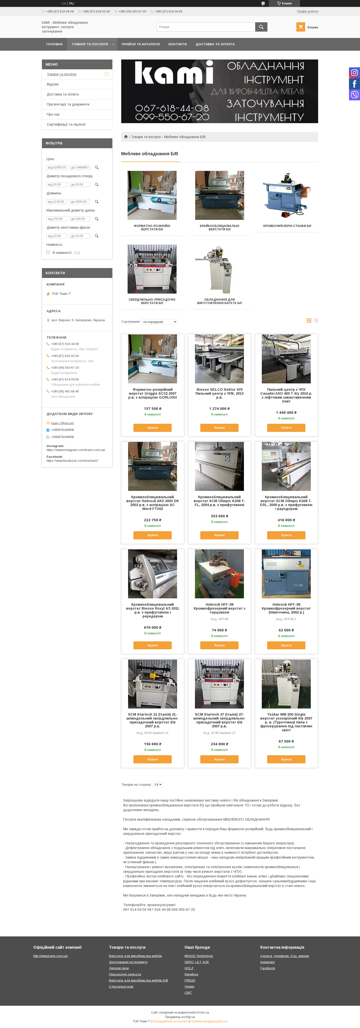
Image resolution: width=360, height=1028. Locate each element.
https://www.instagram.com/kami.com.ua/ (76, 450)
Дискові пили (119, 968)
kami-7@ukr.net (62, 423)
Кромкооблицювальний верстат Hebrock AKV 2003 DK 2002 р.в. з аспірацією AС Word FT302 (152, 503)
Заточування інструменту (128, 962)
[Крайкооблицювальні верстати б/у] (220, 195)
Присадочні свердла (125, 974)
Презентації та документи (68, 104)
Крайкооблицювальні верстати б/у (219, 227)
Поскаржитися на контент (170, 1021)
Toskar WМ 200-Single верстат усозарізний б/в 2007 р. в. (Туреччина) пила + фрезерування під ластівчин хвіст (286, 722)
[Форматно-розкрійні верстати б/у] (152, 195)
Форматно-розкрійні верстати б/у (152, 227)
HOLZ (189, 968)
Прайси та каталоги (141, 44)
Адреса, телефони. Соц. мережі (284, 956)
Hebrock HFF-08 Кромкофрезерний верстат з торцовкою (219, 608)
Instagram (267, 962)
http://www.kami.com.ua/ (50, 956)
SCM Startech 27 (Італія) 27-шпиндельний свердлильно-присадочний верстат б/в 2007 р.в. (219, 720)
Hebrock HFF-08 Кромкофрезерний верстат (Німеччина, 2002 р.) (286, 608)
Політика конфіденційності (209, 1021)
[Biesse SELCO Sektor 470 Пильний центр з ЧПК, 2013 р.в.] (219, 358)
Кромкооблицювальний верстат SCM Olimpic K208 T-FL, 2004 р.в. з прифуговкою (219, 501)
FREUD (190, 980)
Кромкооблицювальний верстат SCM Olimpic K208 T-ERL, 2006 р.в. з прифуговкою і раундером (286, 503)
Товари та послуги (90, 44)
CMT (188, 992)
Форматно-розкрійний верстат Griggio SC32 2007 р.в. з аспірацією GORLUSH (152, 393)
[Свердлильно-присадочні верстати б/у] (152, 269)
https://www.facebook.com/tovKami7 (72, 460)
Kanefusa (191, 974)
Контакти (177, 44)
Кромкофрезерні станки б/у (287, 226)
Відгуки (53, 84)
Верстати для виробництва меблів (135, 956)
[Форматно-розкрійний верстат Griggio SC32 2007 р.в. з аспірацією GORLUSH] (152, 358)
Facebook (267, 968)
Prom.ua (203, 1012)
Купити (153, 427)
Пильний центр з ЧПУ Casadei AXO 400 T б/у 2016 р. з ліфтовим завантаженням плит (286, 395)
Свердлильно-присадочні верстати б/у (152, 301)
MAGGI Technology (199, 956)
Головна (54, 44)
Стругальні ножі (121, 986)
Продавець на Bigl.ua (180, 1017)
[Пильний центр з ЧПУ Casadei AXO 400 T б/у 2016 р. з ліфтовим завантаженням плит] (286, 358)
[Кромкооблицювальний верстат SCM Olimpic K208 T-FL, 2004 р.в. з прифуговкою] (219, 466)
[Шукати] (261, 27)
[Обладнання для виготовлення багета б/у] (220, 269)
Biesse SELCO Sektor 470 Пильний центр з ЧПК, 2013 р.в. (219, 393)
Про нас (53, 114)
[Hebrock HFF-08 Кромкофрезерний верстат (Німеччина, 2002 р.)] (286, 573)
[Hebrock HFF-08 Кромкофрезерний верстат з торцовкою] (219, 573)
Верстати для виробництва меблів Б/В (138, 980)
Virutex (189, 986)
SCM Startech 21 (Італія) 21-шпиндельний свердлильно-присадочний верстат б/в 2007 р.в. (152, 720)
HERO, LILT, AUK (197, 962)
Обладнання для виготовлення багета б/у (219, 301)
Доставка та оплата (215, 44)
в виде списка (316, 321)
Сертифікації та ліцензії (66, 124)
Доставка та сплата (63, 94)
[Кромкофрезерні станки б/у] (287, 195)
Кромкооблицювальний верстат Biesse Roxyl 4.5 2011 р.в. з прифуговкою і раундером (152, 610)
